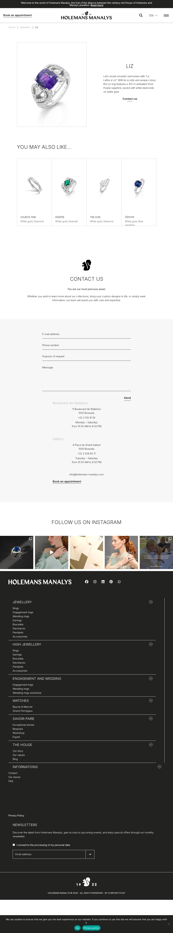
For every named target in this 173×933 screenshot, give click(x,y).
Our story (18, 751)
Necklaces (19, 628)
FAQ (10, 781)
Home (11, 27)
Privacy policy (91, 928)
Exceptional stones (23, 724)
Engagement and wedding (37, 679)
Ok (77, 928)
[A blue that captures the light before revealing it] (16, 552)
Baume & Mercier (23, 706)
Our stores (14, 777)
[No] (168, 924)
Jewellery (25, 27)
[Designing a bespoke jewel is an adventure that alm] (86, 552)
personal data (62, 845)
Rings (16, 608)
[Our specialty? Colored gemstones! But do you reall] (156, 552)
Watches (21, 701)
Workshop (18, 733)
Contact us (129, 98)
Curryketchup (116, 893)
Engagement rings (23, 612)
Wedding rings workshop (27, 692)
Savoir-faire (23, 719)
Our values (19, 755)
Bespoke (18, 728)
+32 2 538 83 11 (86, 453)
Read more (97, 5)
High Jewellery (27, 644)
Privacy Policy (16, 815)
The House (22, 745)
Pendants (18, 632)
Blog (15, 759)
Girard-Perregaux (23, 710)
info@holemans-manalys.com (86, 474)
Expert (16, 737)
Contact (12, 773)
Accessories (20, 636)
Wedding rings (21, 616)
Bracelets (18, 624)
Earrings (17, 620)
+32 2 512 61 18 (86, 417)
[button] (153, 15)
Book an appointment (17, 15)
